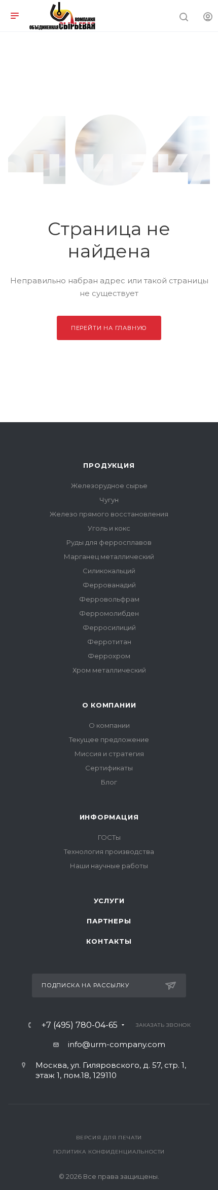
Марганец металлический (109, 556)
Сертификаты (109, 768)
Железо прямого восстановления (109, 514)
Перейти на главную (109, 327)
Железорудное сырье (109, 485)
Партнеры (109, 921)
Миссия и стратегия (109, 754)
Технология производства (109, 851)
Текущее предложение (109, 739)
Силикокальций (109, 571)
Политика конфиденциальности (109, 1151)
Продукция (108, 465)
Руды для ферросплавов (109, 542)
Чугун (109, 500)
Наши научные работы (109, 866)
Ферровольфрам (109, 599)
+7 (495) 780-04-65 (80, 1025)
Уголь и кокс (109, 528)
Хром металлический (109, 670)
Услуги (109, 901)
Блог (109, 782)
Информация (109, 817)
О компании (109, 705)
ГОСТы (109, 837)
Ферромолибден (109, 613)
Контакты (108, 941)
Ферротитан (109, 642)
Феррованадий (109, 585)
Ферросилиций (109, 627)
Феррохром (109, 656)
